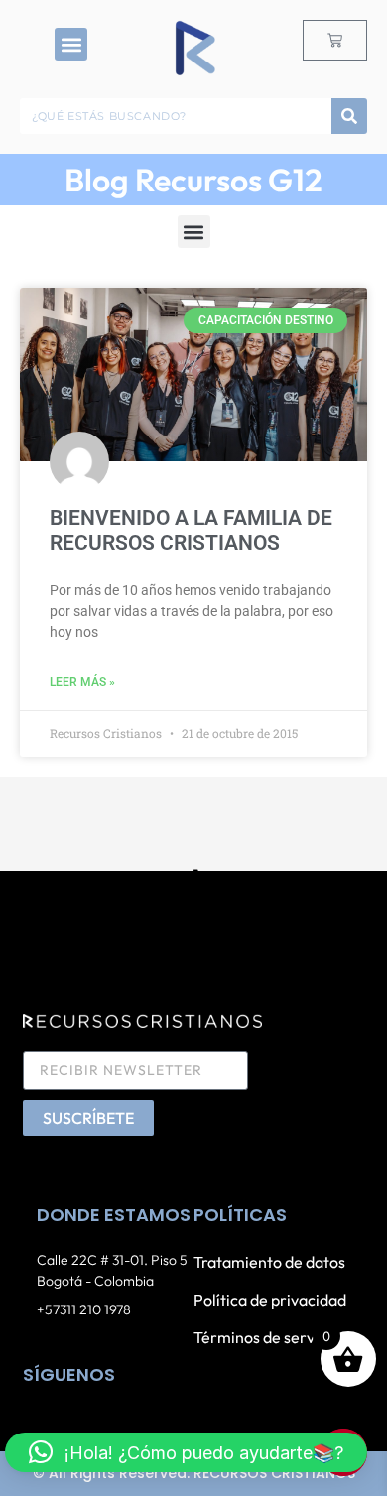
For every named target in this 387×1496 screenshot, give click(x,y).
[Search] (349, 116)
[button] (71, 44)
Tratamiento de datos (269, 1262)
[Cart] (335, 40)
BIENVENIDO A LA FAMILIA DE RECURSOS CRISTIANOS (191, 530)
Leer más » (82, 681)
